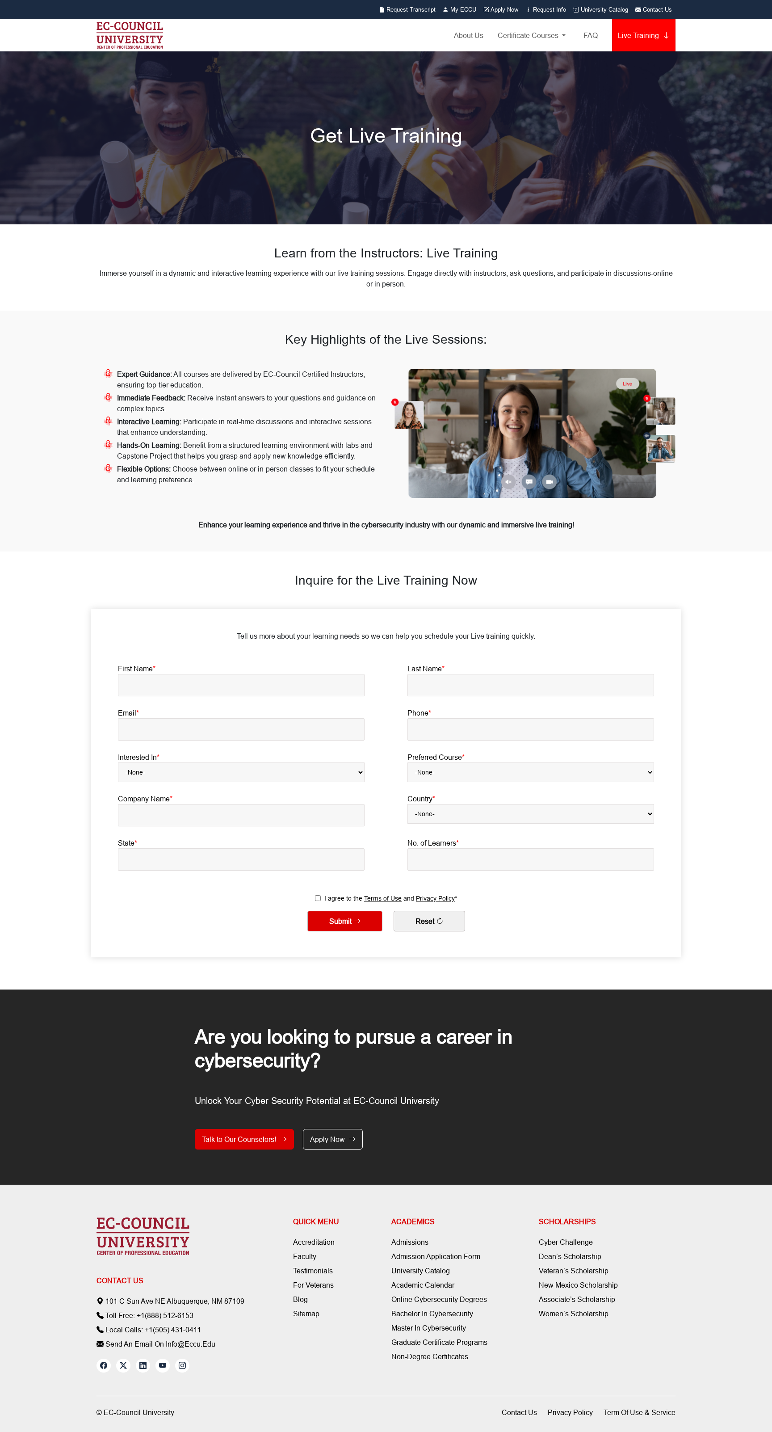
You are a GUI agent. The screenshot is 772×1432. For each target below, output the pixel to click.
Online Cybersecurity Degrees (439, 1299)
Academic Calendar (422, 1285)
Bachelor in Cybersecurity (432, 1314)
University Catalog (603, 9)
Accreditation (314, 1242)
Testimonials (313, 1271)
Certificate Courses (529, 35)
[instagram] (182, 1366)
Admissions (409, 1242)
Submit (341, 921)
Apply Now (503, 9)
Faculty (304, 1256)
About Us (468, 35)
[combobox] (241, 772)
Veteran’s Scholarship (573, 1271)
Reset (425, 921)
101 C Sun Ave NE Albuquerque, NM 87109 (174, 1301)
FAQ (590, 35)
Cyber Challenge (566, 1242)
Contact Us (656, 9)
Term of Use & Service (640, 1412)
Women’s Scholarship (573, 1314)
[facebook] (103, 1366)
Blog (300, 1299)
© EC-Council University (135, 1412)
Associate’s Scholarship (577, 1299)
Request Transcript (410, 9)
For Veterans (313, 1285)
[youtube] (162, 1366)
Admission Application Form (435, 1256)
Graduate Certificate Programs (439, 1342)
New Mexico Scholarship (578, 1285)
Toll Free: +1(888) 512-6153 (148, 1315)
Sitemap (306, 1314)
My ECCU (462, 9)
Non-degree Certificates (429, 1356)
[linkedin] (143, 1366)
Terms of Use (383, 898)
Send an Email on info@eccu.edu (159, 1344)
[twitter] (123, 1366)
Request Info (548, 9)
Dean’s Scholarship (570, 1256)
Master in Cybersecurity (428, 1328)
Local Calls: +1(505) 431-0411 (152, 1330)
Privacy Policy (435, 898)
